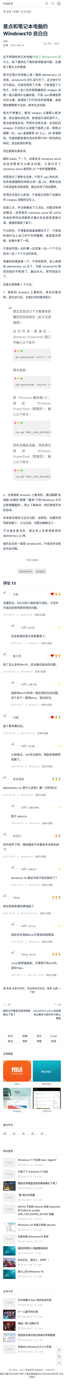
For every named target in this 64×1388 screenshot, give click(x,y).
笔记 (10, 1041)
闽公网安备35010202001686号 (42, 1373)
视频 (24, 1041)
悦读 (53, 1041)
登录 (8, 988)
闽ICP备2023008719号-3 (13, 1373)
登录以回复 (39, 615)
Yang (16, 897)
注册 (55, 988)
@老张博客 (33, 807)
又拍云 (32, 1376)
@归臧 (31, 746)
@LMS (32, 954)
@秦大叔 (32, 684)
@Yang (31, 926)
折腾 (16, 11)
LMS (24, 627)
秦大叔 (17, 656)
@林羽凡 (32, 869)
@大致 (31, 627)
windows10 (25, 571)
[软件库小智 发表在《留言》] (43, 1133)
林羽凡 (17, 836)
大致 (15, 594)
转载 (39, 1041)
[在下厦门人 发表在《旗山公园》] (15, 1133)
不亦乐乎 (8, 3)
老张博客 (18, 779)
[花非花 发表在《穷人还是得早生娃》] (25, 1133)
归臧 (15, 717)
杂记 (10, 1036)
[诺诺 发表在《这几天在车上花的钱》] (6, 1133)
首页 (8, 11)
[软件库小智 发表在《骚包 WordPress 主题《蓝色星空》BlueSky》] (34, 1133)
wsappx (40, 571)
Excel (53, 1036)
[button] (46, 3)
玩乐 (39, 1036)
